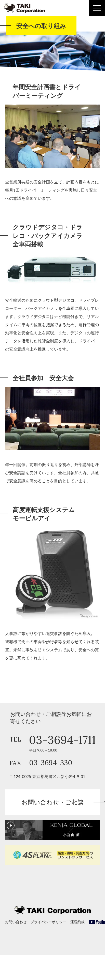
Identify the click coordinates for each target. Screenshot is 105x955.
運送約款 (77, 922)
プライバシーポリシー (48, 922)
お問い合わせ (16, 922)
